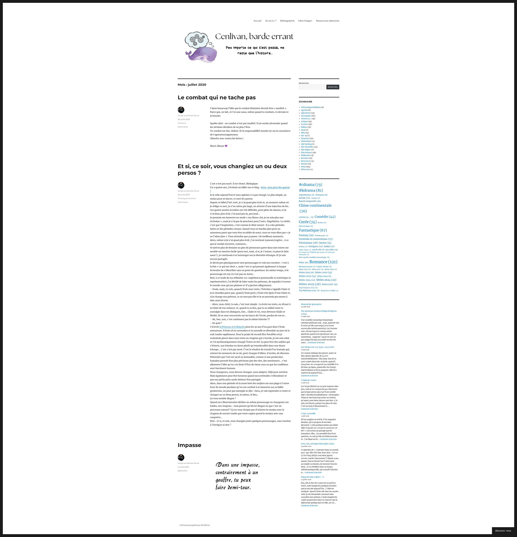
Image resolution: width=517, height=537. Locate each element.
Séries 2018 (331, 269)
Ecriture (192, 198)
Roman (304, 164)
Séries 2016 (305, 269)
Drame (322, 223)
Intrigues (316, 246)
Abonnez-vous (503, 530)
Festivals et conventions (316, 239)
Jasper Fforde (305, 250)
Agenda (304, 110)
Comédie (325, 217)
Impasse (189, 445)
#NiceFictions (306, 195)
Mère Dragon (305, 21)
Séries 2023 (307, 280)
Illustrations (306, 141)
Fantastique (313, 230)
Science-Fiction (324, 267)
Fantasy (306, 235)
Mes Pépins (306, 150)
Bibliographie (287, 21)
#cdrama (310, 184)
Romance (323, 261)
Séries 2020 (323, 272)
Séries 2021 (307, 276)
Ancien (315, 198)
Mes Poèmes (306, 152)
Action (304, 198)
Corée (308, 222)
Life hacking (306, 144)
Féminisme (183, 127)
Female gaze (321, 235)
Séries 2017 (318, 269)
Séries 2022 (324, 276)
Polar (303, 262)
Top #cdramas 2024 (308, 288)
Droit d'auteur (306, 226)
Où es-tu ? (270, 21)
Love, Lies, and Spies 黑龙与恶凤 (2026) (317, 444)
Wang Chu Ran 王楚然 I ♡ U (312, 477)
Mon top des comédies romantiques (314, 257)
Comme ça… (306, 118)
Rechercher (304, 83)
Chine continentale (315, 208)
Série (303, 167)
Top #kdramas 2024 (309, 290)
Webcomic (305, 169)
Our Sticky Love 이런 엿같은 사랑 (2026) (317, 347)
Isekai (329, 246)
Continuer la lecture (316, 342)
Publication (306, 155)
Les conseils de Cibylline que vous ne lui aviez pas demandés (317, 253)
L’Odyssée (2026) (308, 380)
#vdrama (321, 195)
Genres (325, 242)
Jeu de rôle (318, 250)
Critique (304, 121)
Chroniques (183, 198)
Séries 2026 (329, 284)
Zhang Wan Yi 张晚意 (329, 291)
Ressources (306, 161)
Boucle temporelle (310, 201)
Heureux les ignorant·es (311, 304)
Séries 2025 (310, 284)
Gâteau (303, 246)
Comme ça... (306, 217)
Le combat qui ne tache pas (217, 97)
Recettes (304, 158)
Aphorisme (182, 471)
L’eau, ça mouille (308, 413)
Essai (303, 130)
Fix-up (304, 135)
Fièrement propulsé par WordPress (195, 525)
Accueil (257, 21)
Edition (304, 127)
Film (303, 133)
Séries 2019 (306, 272)
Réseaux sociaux (307, 267)
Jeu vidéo (332, 249)
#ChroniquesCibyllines (311, 107)
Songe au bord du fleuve (188, 115)
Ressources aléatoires (327, 21)
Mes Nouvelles (307, 147)
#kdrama (311, 190)
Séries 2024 (326, 279)
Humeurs (182, 123)
